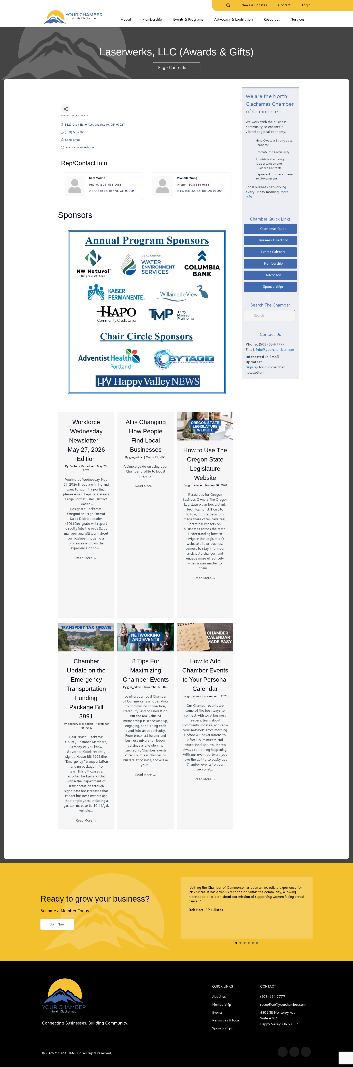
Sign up (252, 367)
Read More (86, 558)
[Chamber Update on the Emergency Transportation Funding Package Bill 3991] (86, 637)
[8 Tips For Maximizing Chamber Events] (145, 637)
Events (217, 1012)
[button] (270, 229)
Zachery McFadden (82, 466)
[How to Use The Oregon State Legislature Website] (205, 426)
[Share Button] (65, 108)
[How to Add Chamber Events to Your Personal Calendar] (205, 637)
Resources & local (226, 1020)
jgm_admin (136, 457)
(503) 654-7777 (272, 997)
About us (219, 997)
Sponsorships (222, 1028)
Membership (221, 1004)
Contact (284, 5)
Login (306, 5)
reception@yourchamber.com (283, 1004)
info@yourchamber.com (275, 349)
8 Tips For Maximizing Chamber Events (146, 670)
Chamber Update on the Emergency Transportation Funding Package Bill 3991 (86, 689)
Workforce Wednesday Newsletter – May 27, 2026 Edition (86, 440)
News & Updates (254, 5)
